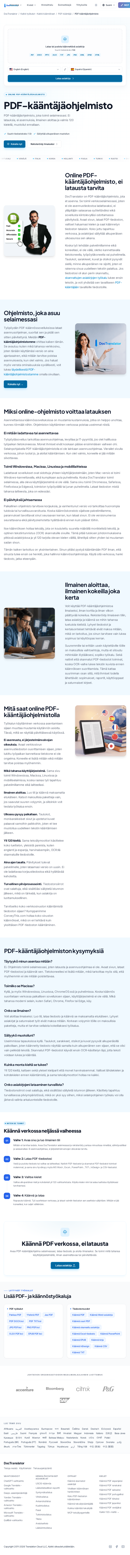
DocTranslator (14, 1463)
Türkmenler (29, 1446)
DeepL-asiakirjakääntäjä (15, 1493)
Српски (100, 1442)
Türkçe (51, 1446)
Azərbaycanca (31, 1428)
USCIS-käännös (43, 1483)
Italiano (99, 1433)
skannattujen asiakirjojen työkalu (86, 277)
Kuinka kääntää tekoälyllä (80, 1508)
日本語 (109, 1433)
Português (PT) (28, 1442)
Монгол (36, 1437)
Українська (62, 1446)
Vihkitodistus (42, 1496)
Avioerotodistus (43, 1501)
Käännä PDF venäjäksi (110, 1507)
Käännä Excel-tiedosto (83, 1333)
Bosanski (65, 1428)
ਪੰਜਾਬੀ (99, 1437)
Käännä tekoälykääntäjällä (80, 1503)
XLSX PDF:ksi (16, 1333)
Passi (38, 1510)
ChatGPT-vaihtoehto (14, 1481)
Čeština (75, 1428)
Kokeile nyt (16, 144)
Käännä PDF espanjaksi (110, 1481)
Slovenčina (65, 1442)
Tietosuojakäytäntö (42, 1468)
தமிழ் (119, 1442)
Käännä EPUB (79, 1339)
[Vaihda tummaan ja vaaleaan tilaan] (96, 5)
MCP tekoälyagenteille (79, 1512)
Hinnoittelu (47, 4)
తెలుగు (7, 1446)
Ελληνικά (106, 1428)
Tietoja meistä (10, 1468)
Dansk (85, 1428)
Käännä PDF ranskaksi (110, 1485)
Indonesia (89, 1433)
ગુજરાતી (42, 1433)
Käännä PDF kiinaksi (109, 1498)
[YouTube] (123, 1546)
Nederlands (72, 1437)
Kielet (30, 5)
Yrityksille (81, 4)
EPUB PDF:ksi (35, 1333)
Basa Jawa (120, 1433)
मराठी (44, 1437)
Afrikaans (8, 1428)
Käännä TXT (78, 1352)
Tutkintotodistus (43, 1514)
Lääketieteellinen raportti (48, 1488)
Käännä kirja (97, 1339)
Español (117, 1428)
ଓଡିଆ (91, 1437)
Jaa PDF (49, 1314)
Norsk (83, 1437)
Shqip (90, 1442)
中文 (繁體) (108, 1446)
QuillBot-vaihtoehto (13, 1520)
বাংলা (56, 1428)
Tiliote (38, 1519)
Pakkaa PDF (15, 1314)
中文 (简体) (95, 1446)
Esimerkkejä (64, 4)
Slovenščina (79, 1442)
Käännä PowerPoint (110, 1333)
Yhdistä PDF (33, 1314)
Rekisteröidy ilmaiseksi (42, 144)
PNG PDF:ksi (33, 1327)
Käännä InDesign (80, 1346)
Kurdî (27, 1437)
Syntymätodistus (44, 1492)
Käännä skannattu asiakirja (85, 1327)
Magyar (78, 1433)
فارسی (14, 1433)
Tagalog (41, 1446)
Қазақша (8, 1437)
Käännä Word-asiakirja (101, 1314)
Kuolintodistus (42, 1505)
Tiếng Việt (82, 1446)
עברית (52, 1433)
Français (33, 1433)
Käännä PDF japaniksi (109, 1503)
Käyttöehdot (25, 1468)
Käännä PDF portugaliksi (111, 1494)
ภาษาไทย (16, 1446)
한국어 (19, 1437)
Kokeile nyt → (15, 384)
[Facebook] (117, 1546)
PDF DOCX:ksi (16, 1321)
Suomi (23, 1433)
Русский (53, 1442)
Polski (107, 1437)
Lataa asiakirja (63, 1265)
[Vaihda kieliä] (65, 69)
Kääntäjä (14, 5)
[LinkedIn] (110, 1546)
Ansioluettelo (42, 1523)
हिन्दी (59, 1433)
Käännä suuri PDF (81, 1321)
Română (43, 1442)
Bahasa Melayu (56, 1437)
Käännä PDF (78, 1314)
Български (46, 1428)
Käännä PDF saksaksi (109, 1489)
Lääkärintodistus (44, 1527)
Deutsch (95, 1428)
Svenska (110, 1442)
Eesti (6, 1433)
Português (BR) (11, 1442)
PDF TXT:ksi (35, 1321)
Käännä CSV (101, 1346)
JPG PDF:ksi (15, 1327)
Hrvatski (67, 1433)
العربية (19, 1428)
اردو (73, 1446)
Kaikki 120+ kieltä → (109, 1512)
